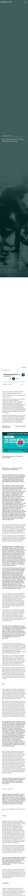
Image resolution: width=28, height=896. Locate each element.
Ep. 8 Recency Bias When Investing (10, 463)
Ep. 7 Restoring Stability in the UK (9, 460)
